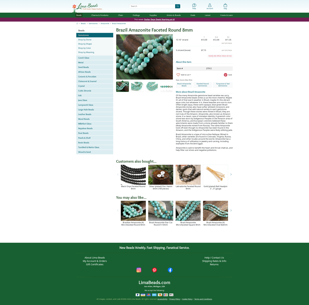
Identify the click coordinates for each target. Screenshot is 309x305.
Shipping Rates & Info (214, 261)
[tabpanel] (144, 57)
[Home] (77, 23)
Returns (214, 264)
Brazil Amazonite (119, 23)
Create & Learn (226, 15)
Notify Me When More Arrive (220, 56)
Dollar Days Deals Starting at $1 (159, 19)
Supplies (153, 15)
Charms (99, 15)
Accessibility (162, 299)
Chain (120, 15)
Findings (136, 15)
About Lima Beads (95, 257)
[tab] (122, 87)
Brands (174, 15)
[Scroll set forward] (231, 174)
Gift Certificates (94, 264)
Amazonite (105, 23)
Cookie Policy (187, 299)
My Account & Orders (95, 261)
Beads (78, 15)
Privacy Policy (174, 299)
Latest (208, 15)
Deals (192, 15)
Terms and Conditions (203, 299)
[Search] (177, 6)
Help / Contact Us (214, 257)
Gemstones (93, 23)
